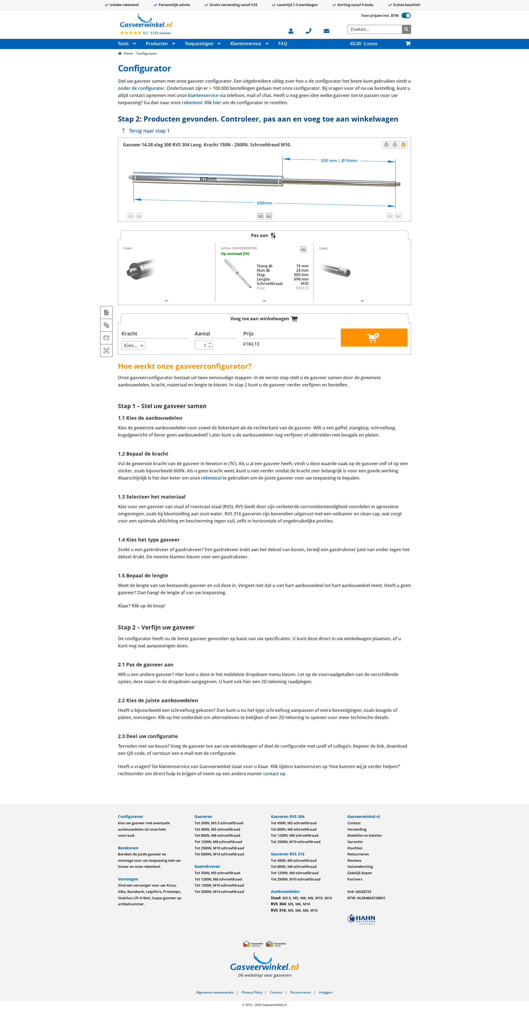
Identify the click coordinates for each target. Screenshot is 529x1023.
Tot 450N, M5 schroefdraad (217, 829)
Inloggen (326, 992)
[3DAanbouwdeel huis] (139, 216)
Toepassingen (199, 44)
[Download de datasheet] (106, 312)
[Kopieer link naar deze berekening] (106, 325)
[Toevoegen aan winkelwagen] (374, 337)
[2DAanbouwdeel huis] (130, 216)
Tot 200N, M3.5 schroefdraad (219, 822)
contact (271, 774)
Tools (123, 44)
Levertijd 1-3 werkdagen (297, 4)
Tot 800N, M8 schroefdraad (217, 835)
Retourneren (358, 854)
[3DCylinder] (268, 216)
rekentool (192, 102)
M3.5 (286, 897)
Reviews (354, 860)
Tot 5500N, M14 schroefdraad (219, 891)
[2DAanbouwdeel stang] (390, 216)
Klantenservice (245, 44)
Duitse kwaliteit (406, 4)
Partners (354, 879)
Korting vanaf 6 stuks (355, 4)
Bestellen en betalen (364, 835)
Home (128, 53)
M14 (328, 897)
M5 (295, 897)
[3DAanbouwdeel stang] (398, 216)
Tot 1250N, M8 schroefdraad (218, 841)
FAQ (282, 44)
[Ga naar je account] (294, 30)
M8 (310, 897)
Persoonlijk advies (174, 4)
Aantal (202, 333)
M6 (303, 897)
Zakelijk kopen (359, 872)
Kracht (129, 333)
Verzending (356, 829)
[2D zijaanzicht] (386, 144)
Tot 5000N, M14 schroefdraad (219, 854)
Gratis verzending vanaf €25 (233, 4)
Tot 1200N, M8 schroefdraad (218, 879)
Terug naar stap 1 (149, 130)
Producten (157, 44)
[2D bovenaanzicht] (394, 144)
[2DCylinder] (260, 216)
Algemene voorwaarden (215, 992)
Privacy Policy (252, 992)
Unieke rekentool (124, 4)
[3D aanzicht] (403, 144)
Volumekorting (360, 866)
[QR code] (106, 350)
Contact (354, 822)
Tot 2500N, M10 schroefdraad (219, 848)
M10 (318, 897)
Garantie (355, 841)
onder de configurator (141, 88)
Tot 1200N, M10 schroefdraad (219, 885)
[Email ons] (329, 30)
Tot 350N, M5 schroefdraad (217, 872)
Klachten (354, 848)
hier (217, 102)
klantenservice (203, 95)
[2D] (303, 249)
